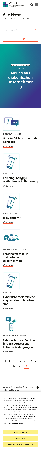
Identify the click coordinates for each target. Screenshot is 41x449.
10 (14, 366)
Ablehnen (20, 438)
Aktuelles (14, 19)
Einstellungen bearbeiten (20, 444)
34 (20, 366)
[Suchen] (35, 30)
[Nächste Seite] (26, 366)
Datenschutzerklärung (15, 423)
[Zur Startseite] (13, 4)
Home (5, 19)
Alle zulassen (20, 432)
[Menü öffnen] (36, 4)
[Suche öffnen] (31, 4)
